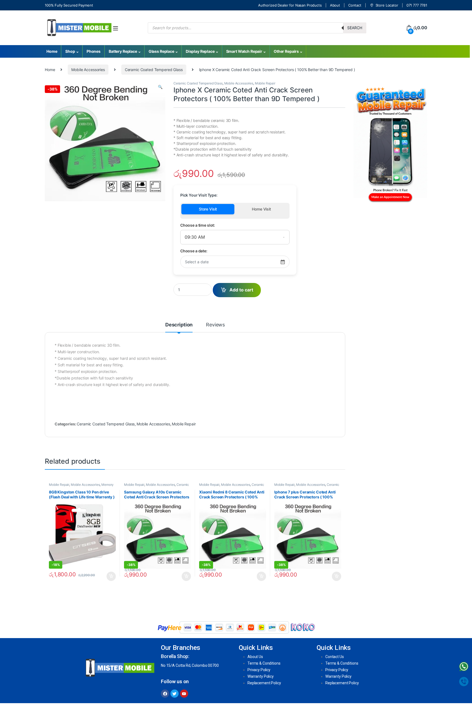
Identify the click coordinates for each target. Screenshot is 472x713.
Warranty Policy (260, 676)
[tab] (179, 327)
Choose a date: (193, 251)
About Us (255, 656)
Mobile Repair (265, 83)
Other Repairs (286, 51)
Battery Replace (123, 51)
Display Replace (200, 51)
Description (179, 325)
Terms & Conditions (263, 663)
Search (354, 27)
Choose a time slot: (197, 225)
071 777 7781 (416, 5)
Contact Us (334, 656)
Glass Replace (161, 51)
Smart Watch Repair (244, 51)
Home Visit (261, 209)
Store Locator (387, 5)
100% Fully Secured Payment (69, 5)
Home (51, 51)
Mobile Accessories (88, 69)
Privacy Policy (258, 670)
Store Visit (208, 209)
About (335, 5)
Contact (354, 5)
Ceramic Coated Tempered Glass (154, 69)
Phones (94, 51)
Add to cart (241, 290)
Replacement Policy (264, 683)
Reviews (215, 325)
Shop (70, 51)
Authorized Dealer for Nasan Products (290, 5)
